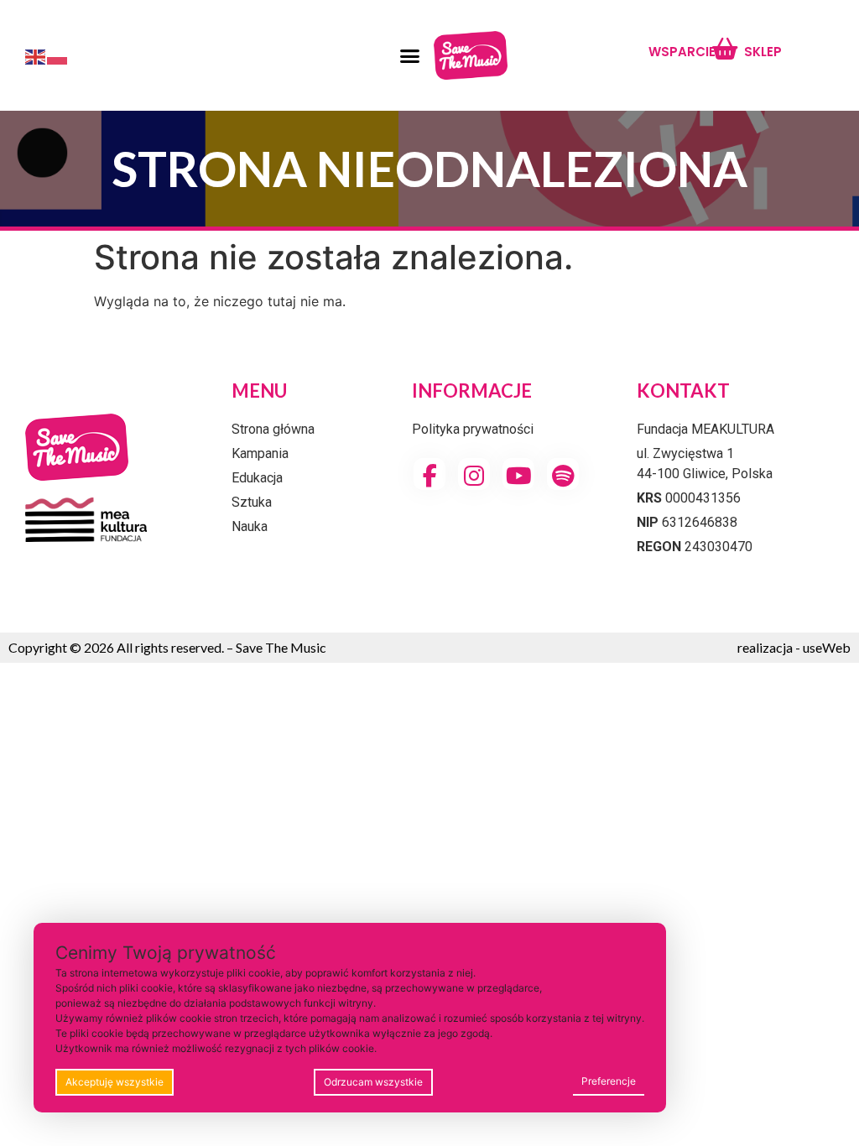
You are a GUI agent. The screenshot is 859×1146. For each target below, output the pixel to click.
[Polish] (58, 55)
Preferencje (608, 1081)
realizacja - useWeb (794, 647)
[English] (36, 55)
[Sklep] (724, 49)
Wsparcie (682, 51)
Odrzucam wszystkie (373, 1082)
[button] (409, 55)
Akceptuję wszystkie (114, 1082)
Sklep (763, 51)
